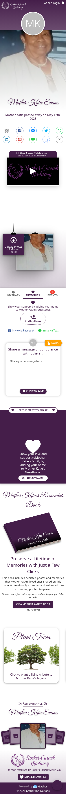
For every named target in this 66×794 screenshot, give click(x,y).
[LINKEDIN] (6, 139)
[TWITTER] (46, 130)
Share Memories (35, 776)
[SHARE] (46, 139)
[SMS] (33, 139)
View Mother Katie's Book (33, 604)
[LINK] (59, 139)
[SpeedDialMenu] (57, 785)
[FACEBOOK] (19, 130)
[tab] (13, 293)
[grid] (33, 242)
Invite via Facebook (22, 330)
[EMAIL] (19, 139)
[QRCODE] (6, 130)
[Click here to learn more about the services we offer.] (33, 761)
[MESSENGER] (33, 130)
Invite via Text (50, 330)
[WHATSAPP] (59, 130)
